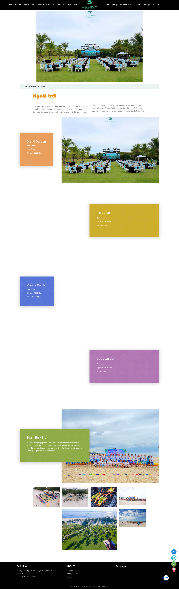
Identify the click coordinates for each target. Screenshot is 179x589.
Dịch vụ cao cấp (72, 574)
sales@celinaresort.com (26, 573)
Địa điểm (69, 577)
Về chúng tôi (71, 571)
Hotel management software (34, 86)
